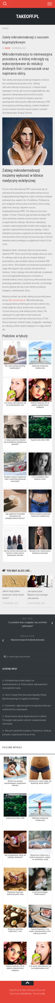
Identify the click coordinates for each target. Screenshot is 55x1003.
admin (7, 48)
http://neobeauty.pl (16, 300)
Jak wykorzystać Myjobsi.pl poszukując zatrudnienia (38, 595)
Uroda (5, 28)
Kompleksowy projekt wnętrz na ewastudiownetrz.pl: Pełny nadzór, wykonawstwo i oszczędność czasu (25, 684)
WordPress (26, 993)
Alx (43, 993)
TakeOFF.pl (27, 16)
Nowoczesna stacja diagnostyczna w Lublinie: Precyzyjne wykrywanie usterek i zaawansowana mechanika (24, 720)
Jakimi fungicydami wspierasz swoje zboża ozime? (13, 594)
